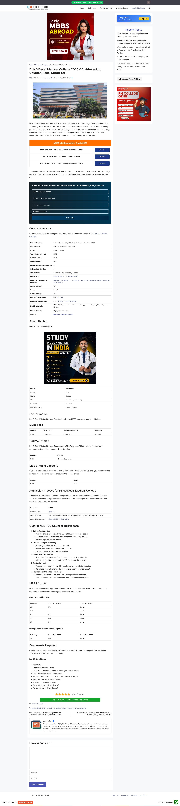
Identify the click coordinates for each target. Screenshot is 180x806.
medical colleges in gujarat (65, 708)
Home (82, 8)
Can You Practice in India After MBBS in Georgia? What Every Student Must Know (133, 66)
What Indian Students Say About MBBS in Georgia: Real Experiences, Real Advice (133, 50)
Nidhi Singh (67, 78)
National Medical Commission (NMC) (65, 276)
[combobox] (34, 205)
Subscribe (70, 218)
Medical (40, 708)
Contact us (125, 795)
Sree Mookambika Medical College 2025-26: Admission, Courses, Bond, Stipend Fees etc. (45, 714)
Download (102, 150)
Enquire (144, 18)
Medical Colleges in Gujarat (63, 314)
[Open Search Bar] (149, 8)
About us (116, 795)
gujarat (34, 708)
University (92, 8)
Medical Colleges (138, 8)
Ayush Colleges (122, 8)
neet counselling (80, 708)
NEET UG (59, 297)
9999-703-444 (25, 802)
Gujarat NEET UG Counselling (66, 301)
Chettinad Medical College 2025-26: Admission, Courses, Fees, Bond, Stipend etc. (94, 714)
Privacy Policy (136, 795)
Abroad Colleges (106, 8)
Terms (146, 795)
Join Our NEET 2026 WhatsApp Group (72, 700)
